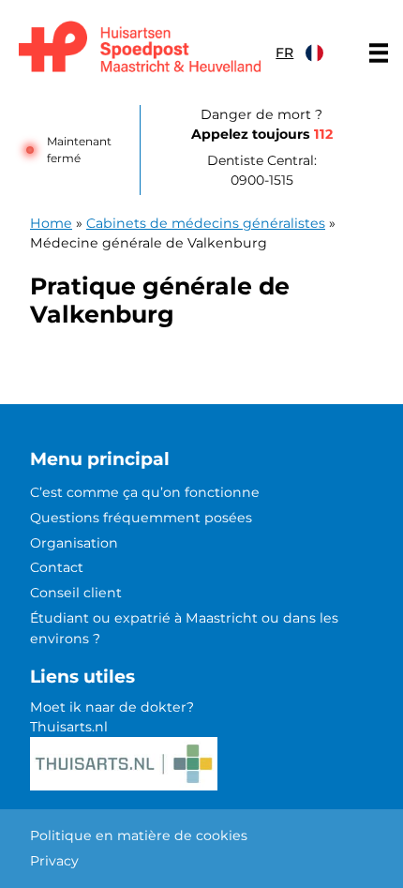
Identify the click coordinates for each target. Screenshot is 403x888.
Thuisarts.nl (69, 726)
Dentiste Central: (262, 170)
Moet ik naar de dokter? (112, 707)
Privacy (54, 860)
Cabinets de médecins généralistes (205, 223)
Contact (56, 567)
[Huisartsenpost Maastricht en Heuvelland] (140, 48)
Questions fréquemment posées (141, 517)
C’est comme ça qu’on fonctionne (145, 492)
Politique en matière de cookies (138, 835)
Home (51, 223)
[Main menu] (378, 52)
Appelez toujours (262, 134)
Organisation (74, 542)
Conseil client (76, 592)
